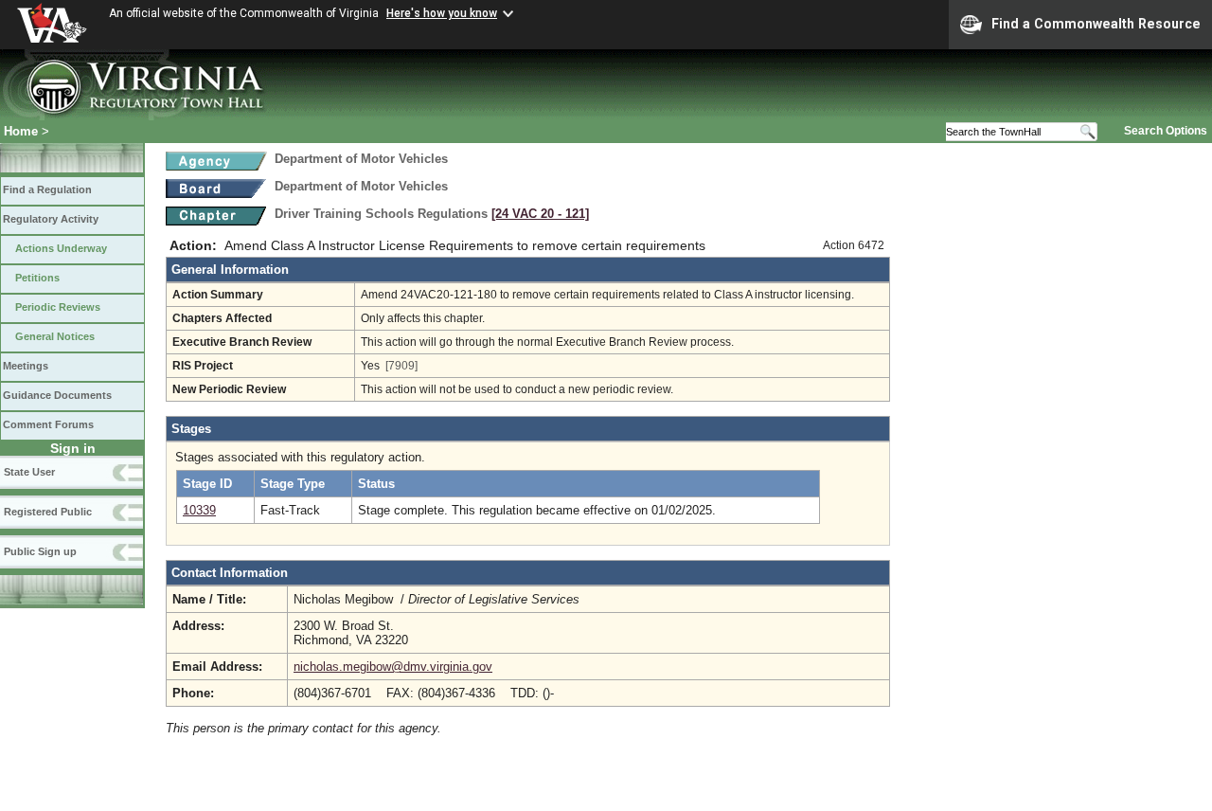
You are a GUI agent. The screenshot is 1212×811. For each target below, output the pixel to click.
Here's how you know (441, 13)
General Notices (55, 336)
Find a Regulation (47, 189)
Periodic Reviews (57, 307)
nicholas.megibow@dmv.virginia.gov (393, 666)
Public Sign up (40, 551)
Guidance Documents (57, 395)
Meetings (25, 365)
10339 (199, 510)
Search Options (1165, 130)
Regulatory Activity (50, 219)
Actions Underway (61, 248)
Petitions (37, 277)
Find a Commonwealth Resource (1096, 23)
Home (21, 131)
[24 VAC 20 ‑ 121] (540, 214)
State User (29, 472)
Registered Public (48, 511)
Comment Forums (48, 424)
